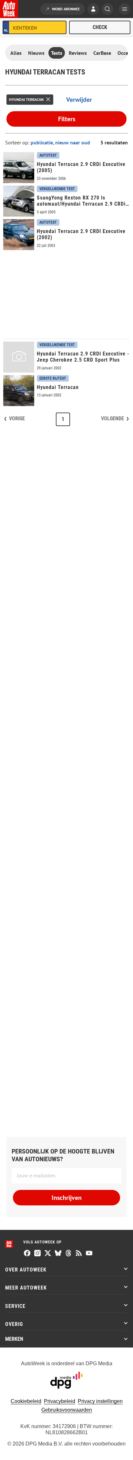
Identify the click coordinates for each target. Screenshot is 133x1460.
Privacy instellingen (100, 1401)
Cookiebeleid (26, 1401)
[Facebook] (27, 1253)
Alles (16, 53)
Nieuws (36, 53)
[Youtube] (89, 1253)
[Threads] (68, 1253)
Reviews (78, 53)
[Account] (93, 10)
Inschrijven (67, 1197)
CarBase (102, 53)
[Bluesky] (58, 1253)
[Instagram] (37, 1253)
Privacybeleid (59, 1401)
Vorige (17, 418)
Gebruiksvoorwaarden (66, 1410)
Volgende (112, 418)
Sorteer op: (18, 142)
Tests (56, 53)
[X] (48, 1253)
